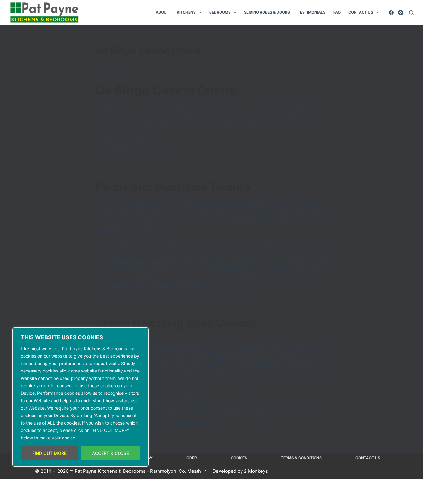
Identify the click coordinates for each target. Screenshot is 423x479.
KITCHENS (186, 12)
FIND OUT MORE (49, 453)
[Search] (411, 12)
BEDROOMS (220, 12)
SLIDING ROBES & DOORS (267, 12)
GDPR (191, 457)
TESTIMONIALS (311, 12)
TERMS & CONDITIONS (301, 457)
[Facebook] (391, 12)
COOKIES (239, 457)
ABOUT (162, 12)
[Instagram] (400, 12)
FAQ (337, 12)
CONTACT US (360, 12)
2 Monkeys (256, 471)
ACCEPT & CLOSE (110, 453)
